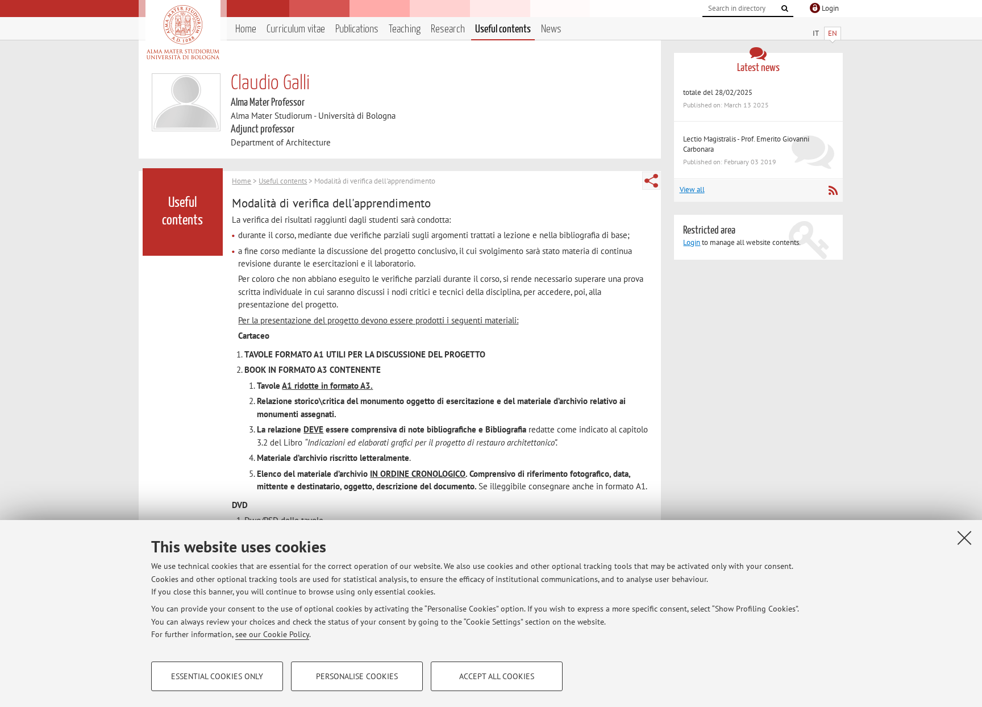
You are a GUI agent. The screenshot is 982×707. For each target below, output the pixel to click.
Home (245, 29)
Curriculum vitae (296, 29)
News (551, 29)
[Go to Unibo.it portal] (183, 32)
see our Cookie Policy (272, 634)
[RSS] (833, 190)
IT (816, 33)
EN (832, 33)
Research (448, 29)
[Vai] (784, 8)
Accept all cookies (496, 676)
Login (691, 242)
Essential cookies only (217, 676)
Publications (356, 29)
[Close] (964, 538)
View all (692, 189)
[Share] (651, 181)
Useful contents (503, 29)
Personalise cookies (357, 676)
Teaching (405, 29)
